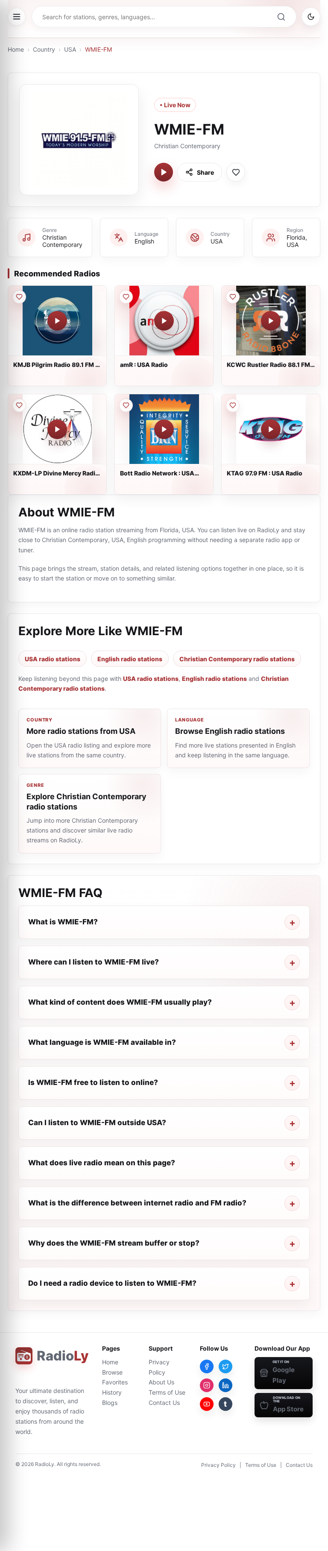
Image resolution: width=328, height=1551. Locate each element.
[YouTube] (207, 1404)
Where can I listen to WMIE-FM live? (93, 962)
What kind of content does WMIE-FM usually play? (120, 1002)
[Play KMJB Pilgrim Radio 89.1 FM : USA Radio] (57, 321)
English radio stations (129, 659)
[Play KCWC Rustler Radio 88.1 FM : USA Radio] (271, 321)
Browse (112, 1372)
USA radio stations (52, 659)
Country (44, 49)
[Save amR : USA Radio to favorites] (126, 297)
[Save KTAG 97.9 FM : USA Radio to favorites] (233, 405)
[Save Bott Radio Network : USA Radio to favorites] (126, 405)
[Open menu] (17, 17)
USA (70, 49)
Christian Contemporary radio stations (237, 659)
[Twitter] (225, 1366)
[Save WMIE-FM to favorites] (235, 172)
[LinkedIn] (225, 1385)
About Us (161, 1382)
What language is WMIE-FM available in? (102, 1042)
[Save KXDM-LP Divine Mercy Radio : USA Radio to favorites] (19, 405)
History (112, 1392)
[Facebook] (207, 1366)
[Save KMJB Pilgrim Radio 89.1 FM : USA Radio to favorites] (19, 297)
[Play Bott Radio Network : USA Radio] (164, 429)
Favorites (115, 1382)
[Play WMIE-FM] (163, 172)
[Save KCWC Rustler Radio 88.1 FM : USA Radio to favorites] (233, 297)
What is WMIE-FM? (63, 922)
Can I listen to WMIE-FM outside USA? (97, 1122)
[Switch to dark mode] (311, 16)
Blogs (109, 1402)
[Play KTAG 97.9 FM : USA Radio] (271, 429)
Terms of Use (167, 1392)
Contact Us (164, 1402)
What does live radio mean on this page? (101, 1162)
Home (16, 49)
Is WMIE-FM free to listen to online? (93, 1082)
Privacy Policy (218, 1465)
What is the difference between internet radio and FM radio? (137, 1203)
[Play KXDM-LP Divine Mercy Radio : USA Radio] (57, 429)
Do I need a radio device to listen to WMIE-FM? (112, 1283)
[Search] (281, 16)
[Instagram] (207, 1385)
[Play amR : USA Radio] (164, 321)
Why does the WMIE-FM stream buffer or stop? (113, 1243)
